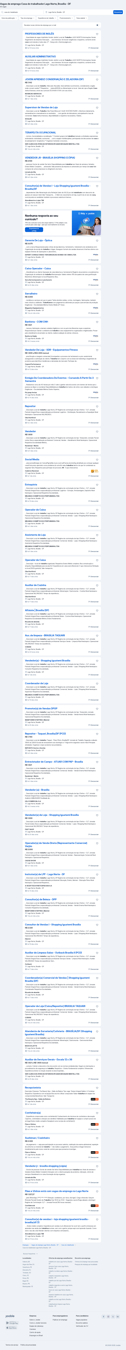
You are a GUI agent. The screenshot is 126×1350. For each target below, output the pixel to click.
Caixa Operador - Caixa (38, 268)
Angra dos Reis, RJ (28, 1264)
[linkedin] (118, 1317)
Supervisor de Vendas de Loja (41, 107)
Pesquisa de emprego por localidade (86, 1264)
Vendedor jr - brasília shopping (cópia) (46, 1166)
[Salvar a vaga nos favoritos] (97, 34)
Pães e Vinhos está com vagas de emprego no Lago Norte (56, 1191)
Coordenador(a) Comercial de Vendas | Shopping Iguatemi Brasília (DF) (57, 979)
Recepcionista (33, 1087)
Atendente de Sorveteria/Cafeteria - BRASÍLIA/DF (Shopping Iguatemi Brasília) (58, 1033)
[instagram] (108, 1317)
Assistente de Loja (35, 534)
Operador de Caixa (35, 509)
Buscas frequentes (29, 1254)
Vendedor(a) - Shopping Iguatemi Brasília (47, 660)
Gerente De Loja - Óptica (38, 240)
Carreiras (33, 1329)
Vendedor (30, 431)
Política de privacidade (28, 1345)
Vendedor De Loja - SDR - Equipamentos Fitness (51, 349)
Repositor (30, 406)
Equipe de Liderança (36, 1326)
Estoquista (31, 484)
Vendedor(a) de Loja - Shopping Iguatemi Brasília (52, 815)
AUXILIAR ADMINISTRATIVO (40, 56)
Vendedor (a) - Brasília (37, 789)
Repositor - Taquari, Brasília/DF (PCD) (45, 733)
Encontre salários (82, 1323)
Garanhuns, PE (27, 1267)
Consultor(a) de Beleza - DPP (41, 899)
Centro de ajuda (35, 1332)
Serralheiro (31, 293)
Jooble (118, 1345)
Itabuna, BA (26, 1261)
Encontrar (118, 12)
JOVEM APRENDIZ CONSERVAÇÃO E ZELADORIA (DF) (54, 79)
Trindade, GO (27, 1272)
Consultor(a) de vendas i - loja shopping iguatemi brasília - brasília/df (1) (57, 1221)
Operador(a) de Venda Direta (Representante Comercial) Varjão (56, 845)
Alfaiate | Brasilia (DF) (37, 610)
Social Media (32, 459)
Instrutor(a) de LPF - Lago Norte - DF (45, 874)
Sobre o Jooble (35, 1320)
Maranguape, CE (28, 1286)
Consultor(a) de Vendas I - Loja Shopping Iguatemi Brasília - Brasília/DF (57, 187)
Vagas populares (81, 1320)
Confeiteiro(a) (33, 1112)
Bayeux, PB (26, 1283)
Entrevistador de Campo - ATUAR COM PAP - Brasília (54, 761)
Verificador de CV (82, 1326)
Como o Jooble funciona (38, 1323)
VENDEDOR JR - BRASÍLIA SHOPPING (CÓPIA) (50, 157)
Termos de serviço (12, 1345)
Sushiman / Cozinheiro (37, 1137)
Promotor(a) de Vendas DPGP (41, 708)
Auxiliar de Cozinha (35, 585)
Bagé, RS (25, 1281)
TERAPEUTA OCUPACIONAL (40, 132)
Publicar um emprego (60, 1320)
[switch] (97, 25)
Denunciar (95, 48)
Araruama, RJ (27, 1270)
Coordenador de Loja (36, 683)
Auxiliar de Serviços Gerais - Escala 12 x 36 (48, 1059)
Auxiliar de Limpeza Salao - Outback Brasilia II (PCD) (53, 952)
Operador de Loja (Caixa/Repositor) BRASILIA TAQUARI (55, 1006)
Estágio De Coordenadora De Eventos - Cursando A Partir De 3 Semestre (59, 379)
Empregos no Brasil (36, 1335)
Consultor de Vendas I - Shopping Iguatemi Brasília (53, 924)
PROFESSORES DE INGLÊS (39, 33)
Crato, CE (26, 1275)
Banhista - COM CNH (36, 321)
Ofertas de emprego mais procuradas (86, 1261)
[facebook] (104, 1317)
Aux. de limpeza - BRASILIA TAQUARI (45, 635)
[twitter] (113, 1317)
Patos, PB (26, 1278)
